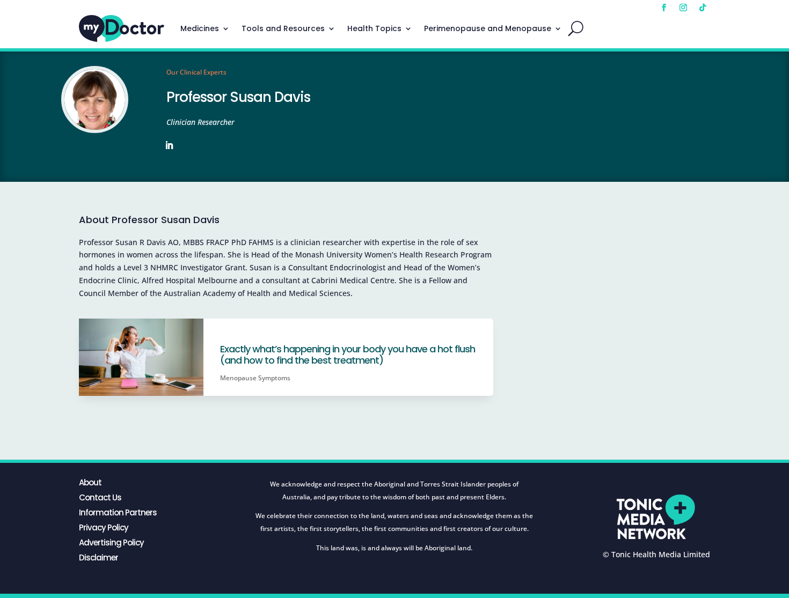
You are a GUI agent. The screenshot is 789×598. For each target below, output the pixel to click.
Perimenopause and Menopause (487, 28)
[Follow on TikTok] (702, 7)
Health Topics (374, 28)
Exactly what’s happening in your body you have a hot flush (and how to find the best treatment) (347, 354)
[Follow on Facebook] (663, 7)
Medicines (199, 28)
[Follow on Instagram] (683, 7)
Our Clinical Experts (196, 72)
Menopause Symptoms (255, 377)
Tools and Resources (283, 28)
